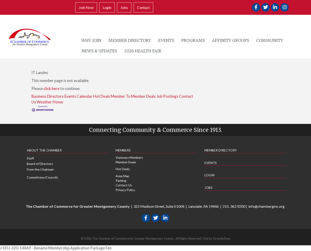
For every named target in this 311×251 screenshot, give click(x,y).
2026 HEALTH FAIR (142, 51)
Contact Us (124, 185)
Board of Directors (40, 164)
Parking (121, 180)
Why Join (91, 40)
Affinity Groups (230, 40)
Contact (143, 7)
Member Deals (126, 162)
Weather (44, 102)
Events (166, 40)
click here (51, 88)
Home (58, 102)
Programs (193, 40)
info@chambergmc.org (266, 206)
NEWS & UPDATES (99, 51)
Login (107, 7)
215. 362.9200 (234, 206)
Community (269, 40)
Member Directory (129, 40)
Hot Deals (101, 96)
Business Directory (47, 96)
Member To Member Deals (133, 96)
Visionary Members (129, 157)
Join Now (86, 7)
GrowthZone (221, 238)
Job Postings (167, 96)
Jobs (124, 7)
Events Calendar (78, 96)
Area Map (122, 176)
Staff (30, 158)
